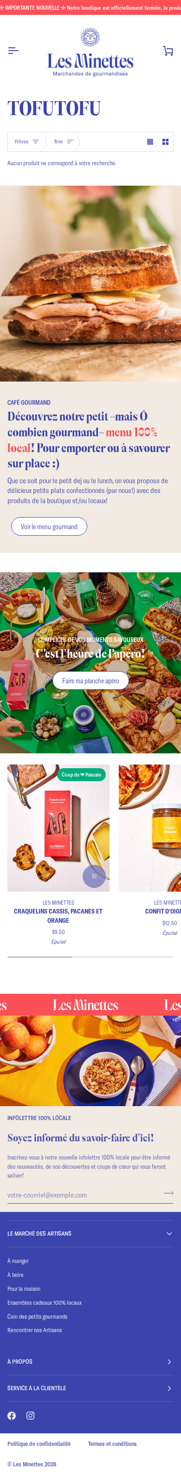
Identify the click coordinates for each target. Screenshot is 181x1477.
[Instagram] (30, 1416)
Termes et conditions (112, 1443)
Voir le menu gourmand (49, 526)
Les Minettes (28, 1464)
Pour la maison (23, 1288)
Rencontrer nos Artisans (34, 1330)
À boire (15, 1274)
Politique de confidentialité (39, 1443)
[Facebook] (11, 1416)
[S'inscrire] (166, 1193)
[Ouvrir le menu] (21, 50)
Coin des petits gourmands (37, 1316)
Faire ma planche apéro (90, 680)
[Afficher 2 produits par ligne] (165, 141)
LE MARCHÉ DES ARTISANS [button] (39, 1233)
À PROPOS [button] (19, 1361)
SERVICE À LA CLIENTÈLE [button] (36, 1388)
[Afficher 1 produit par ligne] (150, 141)
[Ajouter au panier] (94, 876)
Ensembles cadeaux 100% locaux (44, 1302)
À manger (18, 1260)
